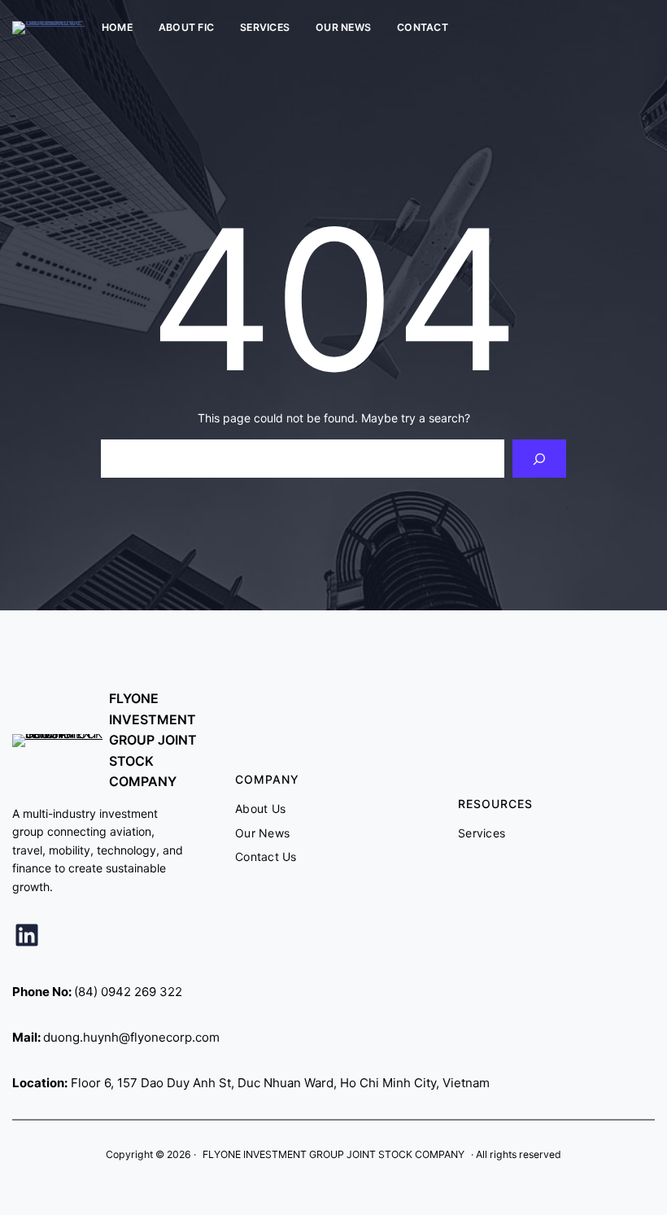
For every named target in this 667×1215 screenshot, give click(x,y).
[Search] (538, 458)
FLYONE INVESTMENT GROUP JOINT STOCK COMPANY (153, 739)
